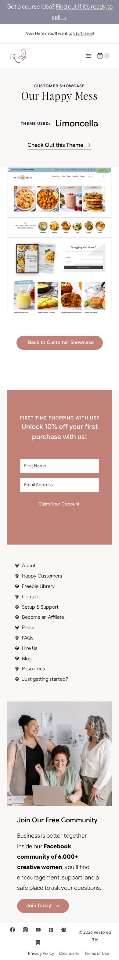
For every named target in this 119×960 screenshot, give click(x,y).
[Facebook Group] (64, 930)
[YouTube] (38, 930)
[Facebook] (12, 930)
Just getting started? (45, 679)
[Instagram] (25, 930)
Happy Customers (42, 576)
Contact (31, 597)
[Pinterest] (51, 930)
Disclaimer (69, 953)
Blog (26, 659)
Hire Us (30, 648)
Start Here (83, 33)
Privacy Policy (41, 953)
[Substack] (38, 942)
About (29, 566)
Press (28, 628)
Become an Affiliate (43, 617)
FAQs (28, 638)
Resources (33, 669)
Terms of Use (97, 953)
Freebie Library (38, 586)
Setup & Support (40, 607)
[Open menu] (88, 55)
